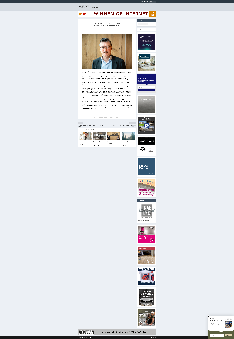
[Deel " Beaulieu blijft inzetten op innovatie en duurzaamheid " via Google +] (102, 117)
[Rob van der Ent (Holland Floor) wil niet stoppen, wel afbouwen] (99, 136)
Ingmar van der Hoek (105, 28)
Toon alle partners (143, 220)
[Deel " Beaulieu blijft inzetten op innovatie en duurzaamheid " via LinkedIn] (109, 117)
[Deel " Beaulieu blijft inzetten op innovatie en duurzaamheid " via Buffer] (112, 117)
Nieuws (117, 28)
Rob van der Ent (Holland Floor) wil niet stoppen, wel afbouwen (98, 142)
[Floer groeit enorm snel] (113, 136)
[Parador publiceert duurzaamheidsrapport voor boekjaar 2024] (128, 136)
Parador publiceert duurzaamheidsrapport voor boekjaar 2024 (127, 142)
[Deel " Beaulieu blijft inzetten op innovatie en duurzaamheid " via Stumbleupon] (114, 117)
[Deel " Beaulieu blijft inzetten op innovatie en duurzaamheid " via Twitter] (100, 117)
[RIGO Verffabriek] (146, 211)
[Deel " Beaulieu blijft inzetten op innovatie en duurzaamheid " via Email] (117, 117)
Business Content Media (86, 337)
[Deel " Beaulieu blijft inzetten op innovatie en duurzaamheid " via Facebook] (97, 117)
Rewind (88, 89)
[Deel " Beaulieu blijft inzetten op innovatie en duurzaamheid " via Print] (119, 117)
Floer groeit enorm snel (112, 141)
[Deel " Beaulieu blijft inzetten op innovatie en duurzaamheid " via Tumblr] (105, 117)
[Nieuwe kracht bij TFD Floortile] (85, 136)
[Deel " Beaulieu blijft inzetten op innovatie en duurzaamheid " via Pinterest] (107, 117)
